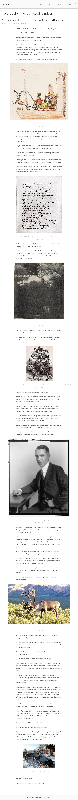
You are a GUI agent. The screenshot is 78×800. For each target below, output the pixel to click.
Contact (69, 4)
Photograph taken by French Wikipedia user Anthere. (39, 771)
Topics (59, 4)
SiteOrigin (51, 797)
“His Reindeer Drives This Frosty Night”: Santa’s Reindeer (32, 20)
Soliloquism (8, 4)
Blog (50, 4)
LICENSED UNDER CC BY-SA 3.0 (39, 774)
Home (40, 4)
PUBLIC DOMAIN (39, 126)
